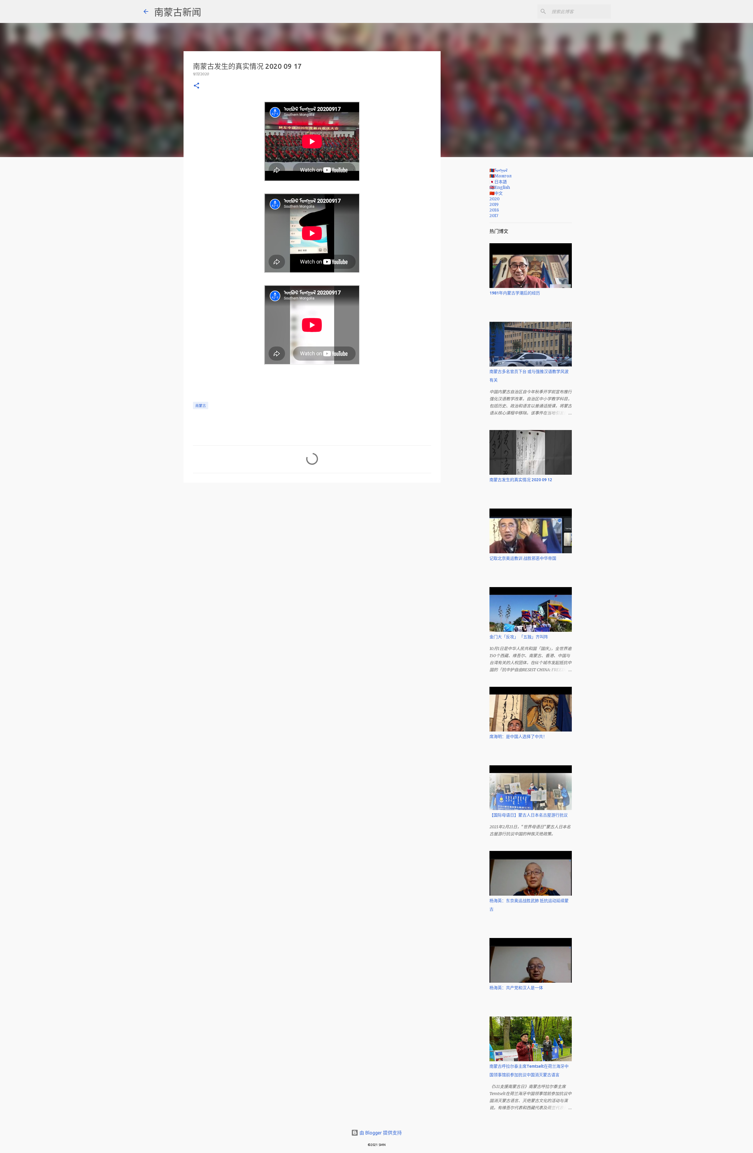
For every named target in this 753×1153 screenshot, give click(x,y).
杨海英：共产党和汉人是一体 (516, 987)
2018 (494, 210)
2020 (494, 198)
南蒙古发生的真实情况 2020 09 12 (520, 479)
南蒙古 (200, 406)
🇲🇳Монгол (500, 176)
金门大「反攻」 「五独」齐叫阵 (518, 636)
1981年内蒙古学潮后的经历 (514, 293)
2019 (494, 204)
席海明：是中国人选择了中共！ (518, 736)
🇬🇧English (499, 187)
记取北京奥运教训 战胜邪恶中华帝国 (522, 558)
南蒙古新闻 (177, 12)
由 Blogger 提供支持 (380, 1132)
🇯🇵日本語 (498, 181)
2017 (493, 215)
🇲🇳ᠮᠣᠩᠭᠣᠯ (498, 170)
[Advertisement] (470, 254)
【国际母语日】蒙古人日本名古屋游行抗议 (528, 815)
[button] (196, 86)
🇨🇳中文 (496, 193)
